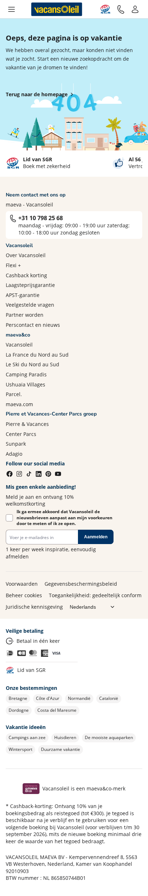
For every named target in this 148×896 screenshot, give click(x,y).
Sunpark (16, 443)
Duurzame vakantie (60, 749)
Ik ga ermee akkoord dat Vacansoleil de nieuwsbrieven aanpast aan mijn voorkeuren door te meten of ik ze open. (64, 518)
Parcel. (14, 394)
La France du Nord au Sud (37, 354)
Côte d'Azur (47, 698)
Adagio (14, 453)
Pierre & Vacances (27, 424)
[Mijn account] (135, 9)
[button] (11, 9)
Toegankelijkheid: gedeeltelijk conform (95, 595)
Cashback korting (26, 275)
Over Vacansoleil (26, 255)
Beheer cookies (24, 595)
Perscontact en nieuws (33, 324)
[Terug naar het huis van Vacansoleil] (56, 9)
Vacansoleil (19, 344)
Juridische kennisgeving (34, 606)
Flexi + (13, 265)
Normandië (79, 698)
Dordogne (19, 710)
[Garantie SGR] (105, 9)
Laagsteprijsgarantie (30, 285)
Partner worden (24, 314)
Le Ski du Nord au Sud (32, 364)
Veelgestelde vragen (30, 304)
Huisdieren (65, 737)
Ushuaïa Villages (25, 384)
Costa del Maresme (57, 710)
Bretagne (18, 698)
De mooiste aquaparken (109, 737)
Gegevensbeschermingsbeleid (81, 583)
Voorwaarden (22, 583)
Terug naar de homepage (37, 94)
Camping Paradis (26, 374)
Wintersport (20, 749)
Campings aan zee (27, 737)
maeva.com (19, 404)
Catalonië (108, 698)
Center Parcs (21, 434)
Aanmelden (95, 536)
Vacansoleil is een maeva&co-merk (83, 788)
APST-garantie (23, 295)
